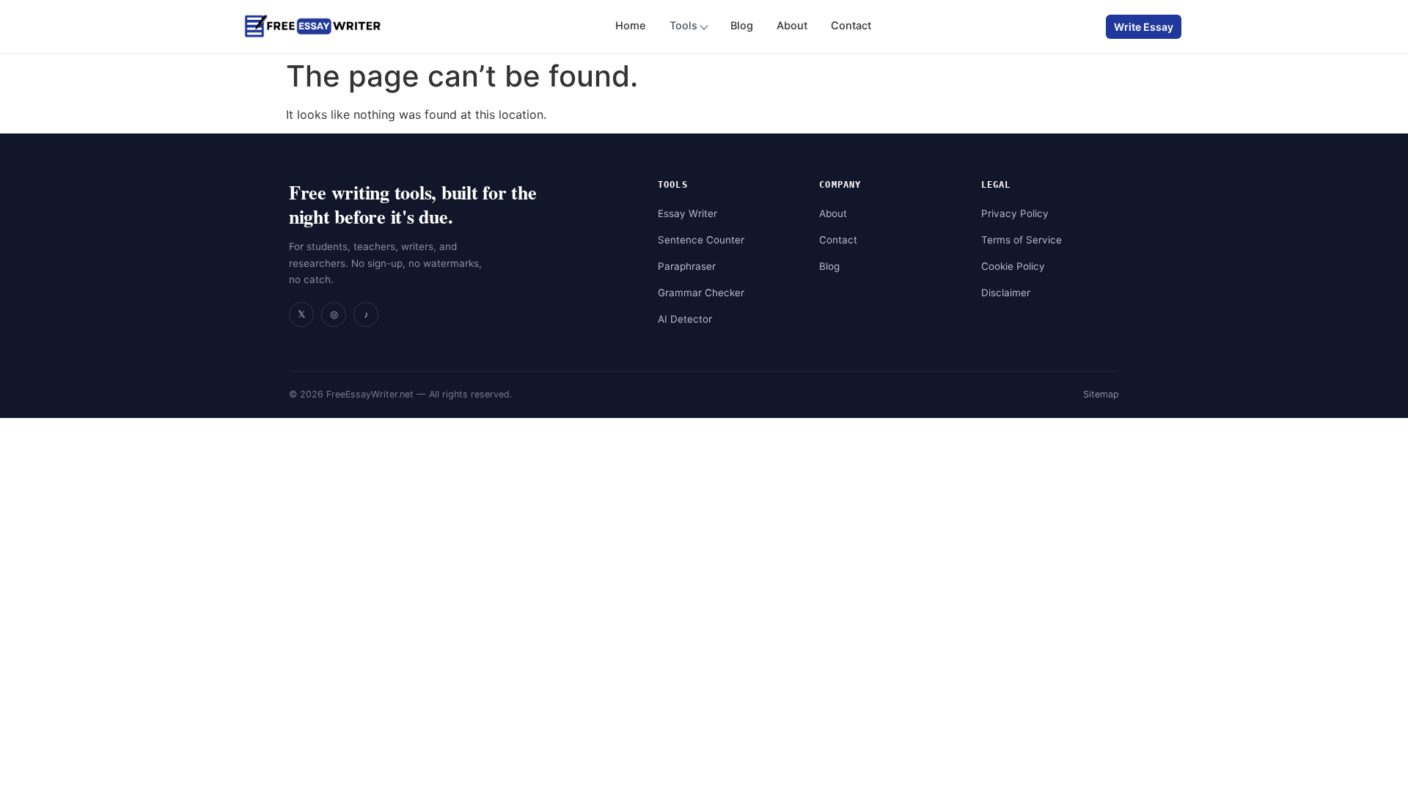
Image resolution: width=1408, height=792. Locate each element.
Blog (741, 25)
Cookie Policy (1013, 266)
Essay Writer (687, 213)
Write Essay (1143, 27)
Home (630, 25)
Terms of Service (1021, 240)
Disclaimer (1005, 292)
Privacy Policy (1015, 213)
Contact (851, 25)
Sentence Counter (701, 240)
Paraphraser (687, 266)
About (792, 25)
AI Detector (685, 319)
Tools (683, 25)
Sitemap (1101, 394)
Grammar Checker (701, 292)
